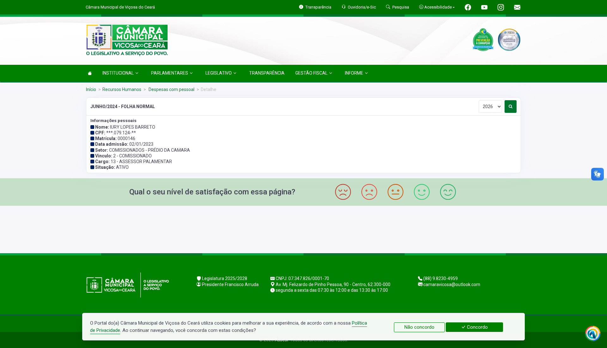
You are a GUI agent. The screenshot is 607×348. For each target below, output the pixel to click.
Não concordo (419, 327)
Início (91, 89)
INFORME (354, 73)
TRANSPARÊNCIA (267, 73)
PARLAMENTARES (169, 73)
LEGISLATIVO (218, 73)
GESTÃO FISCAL (311, 73)
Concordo (477, 327)
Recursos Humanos (121, 89)
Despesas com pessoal (171, 89)
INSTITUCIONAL (118, 73)
